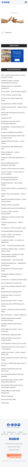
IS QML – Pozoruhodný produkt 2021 (13, 245)
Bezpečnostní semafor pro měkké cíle (13, 208)
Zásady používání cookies (14, 446)
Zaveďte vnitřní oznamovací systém (12, 168)
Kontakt (24, 434)
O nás (11, 434)
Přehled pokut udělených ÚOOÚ (11, 335)
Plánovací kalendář (7, 396)
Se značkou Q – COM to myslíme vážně (13, 228)
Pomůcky (17, 434)
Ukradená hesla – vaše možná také (12, 260)
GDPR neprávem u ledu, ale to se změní (13, 343)
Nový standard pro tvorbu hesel (11, 283)
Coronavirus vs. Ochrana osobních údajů (14, 279)
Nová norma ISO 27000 (8, 399)
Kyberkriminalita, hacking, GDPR (11, 292)
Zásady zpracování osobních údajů (14, 443)
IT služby (20, 432)
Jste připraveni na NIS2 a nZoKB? (12, 104)
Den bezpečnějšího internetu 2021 (12, 231)
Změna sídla (5, 403)
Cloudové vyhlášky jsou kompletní (12, 132)
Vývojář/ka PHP (6, 118)
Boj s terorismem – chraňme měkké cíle (13, 315)
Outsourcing (4, 434)
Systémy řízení (11, 432)
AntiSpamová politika (14, 449)
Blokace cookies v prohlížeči (10, 205)
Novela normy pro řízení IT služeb (11, 300)
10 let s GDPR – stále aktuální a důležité (13, 91)
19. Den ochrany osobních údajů (11, 95)
